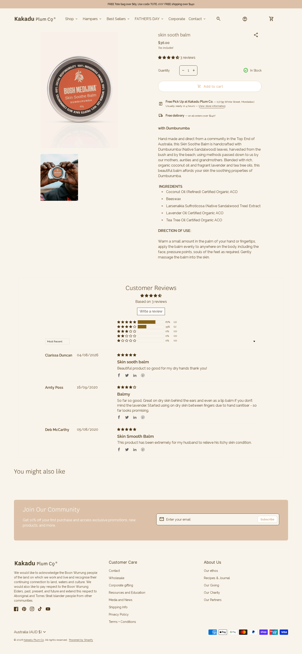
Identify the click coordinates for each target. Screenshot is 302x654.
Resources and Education (127, 592)
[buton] (30, 632)
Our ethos (211, 570)
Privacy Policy (119, 614)
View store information (212, 106)
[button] (169, 57)
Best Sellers (118, 19)
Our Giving (211, 585)
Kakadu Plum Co (34, 639)
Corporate (176, 19)
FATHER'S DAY (149, 19)
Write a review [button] (151, 311)
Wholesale (116, 578)
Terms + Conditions (122, 622)
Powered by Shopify (81, 640)
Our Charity (212, 592)
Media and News (120, 600)
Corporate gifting (121, 585)
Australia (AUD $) (30, 632)
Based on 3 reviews (151, 302)
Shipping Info (118, 607)
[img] (126, 355)
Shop (71, 19)
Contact (197, 19)
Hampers (92, 19)
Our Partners (213, 600)
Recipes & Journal (217, 578)
